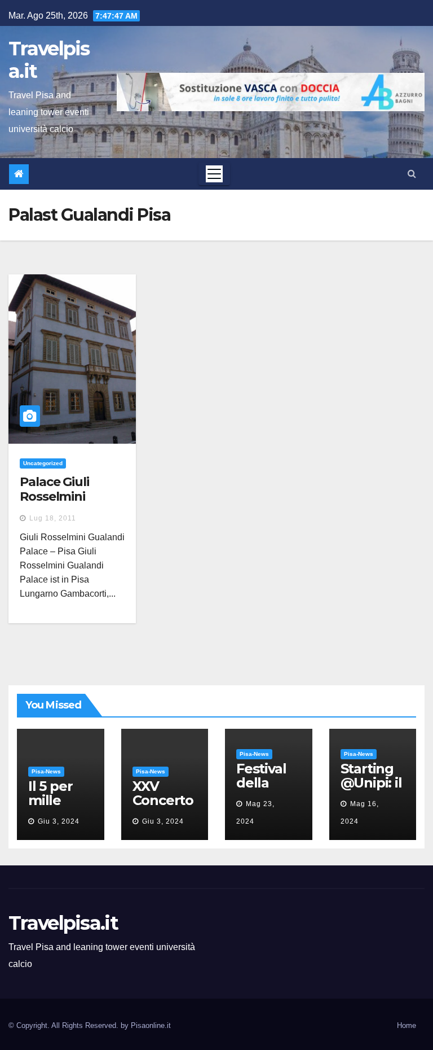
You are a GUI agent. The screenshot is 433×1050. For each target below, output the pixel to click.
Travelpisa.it (49, 60)
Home (406, 1025)
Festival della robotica (263, 782)
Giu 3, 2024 (58, 821)
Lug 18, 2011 (52, 518)
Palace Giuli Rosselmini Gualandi (54, 496)
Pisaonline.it (151, 1025)
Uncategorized (43, 463)
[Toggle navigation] (214, 174)
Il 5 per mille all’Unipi (54, 800)
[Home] (19, 174)
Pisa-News (46, 771)
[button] (412, 173)
